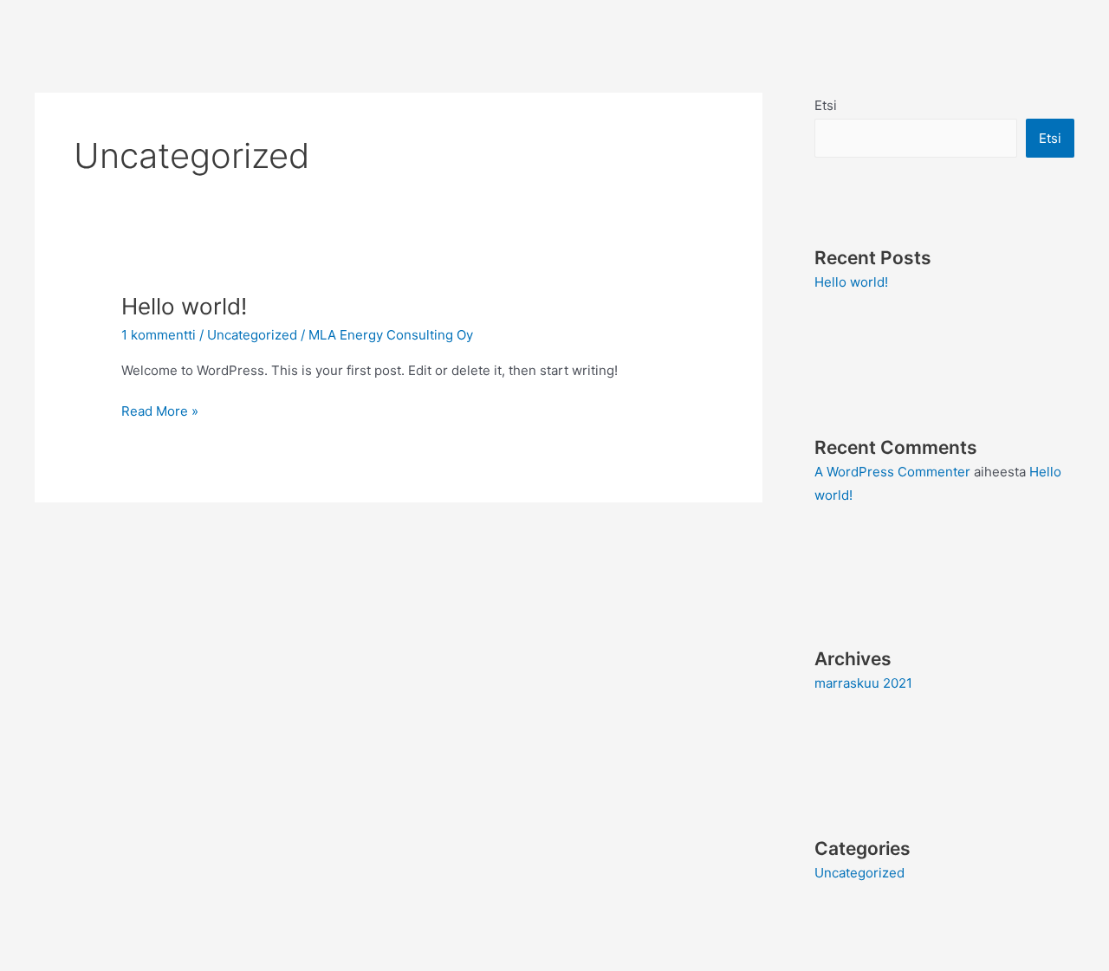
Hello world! (184, 306)
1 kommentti (158, 335)
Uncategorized (252, 335)
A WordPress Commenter (892, 471)
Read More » (159, 410)
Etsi (825, 105)
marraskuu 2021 (863, 683)
